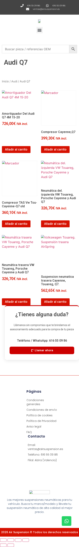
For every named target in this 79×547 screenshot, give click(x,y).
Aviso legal (33, 426)
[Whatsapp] (66, 521)
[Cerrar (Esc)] (25, 540)
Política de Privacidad (41, 421)
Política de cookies (39, 415)
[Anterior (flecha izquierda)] (3, 545)
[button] (39, 30)
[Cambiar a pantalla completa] (10, 540)
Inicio (5, 81)
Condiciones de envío (41, 410)
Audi (14, 81)
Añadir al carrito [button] (16, 149)
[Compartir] (18, 540)
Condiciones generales (35, 402)
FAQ (29, 432)
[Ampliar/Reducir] (3, 540)
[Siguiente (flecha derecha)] (10, 545)
